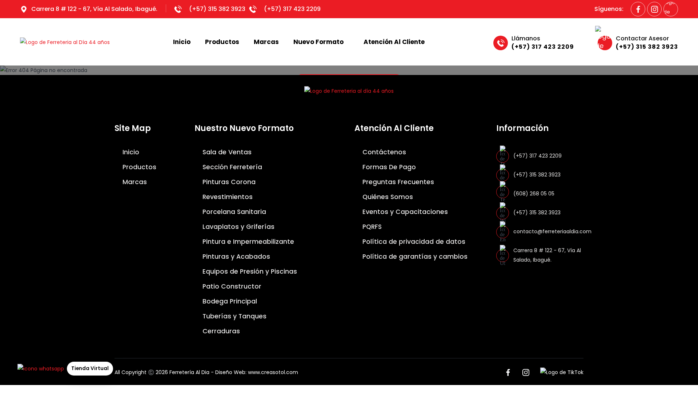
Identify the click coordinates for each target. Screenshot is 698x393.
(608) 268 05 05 (533, 193)
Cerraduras (220, 331)
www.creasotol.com (273, 372)
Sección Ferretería (231, 167)
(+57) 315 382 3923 (217, 9)
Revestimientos (227, 196)
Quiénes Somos (387, 196)
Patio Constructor (231, 286)
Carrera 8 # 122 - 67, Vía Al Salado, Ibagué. (94, 9)
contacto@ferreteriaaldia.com (552, 231)
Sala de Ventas (226, 152)
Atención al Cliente (394, 41)
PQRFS (371, 226)
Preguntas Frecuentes (397, 182)
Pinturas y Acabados (235, 256)
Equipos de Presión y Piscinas (249, 271)
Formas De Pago (388, 167)
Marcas (266, 41)
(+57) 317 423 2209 (292, 9)
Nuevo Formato (318, 41)
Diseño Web (230, 372)
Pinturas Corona (228, 182)
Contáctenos (383, 152)
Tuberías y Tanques (233, 316)
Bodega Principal (229, 301)
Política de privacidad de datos (413, 241)
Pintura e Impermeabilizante (247, 241)
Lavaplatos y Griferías (237, 226)
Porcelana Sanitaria (233, 211)
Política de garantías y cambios (414, 256)
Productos (222, 41)
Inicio (181, 41)
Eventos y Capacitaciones (404, 211)
